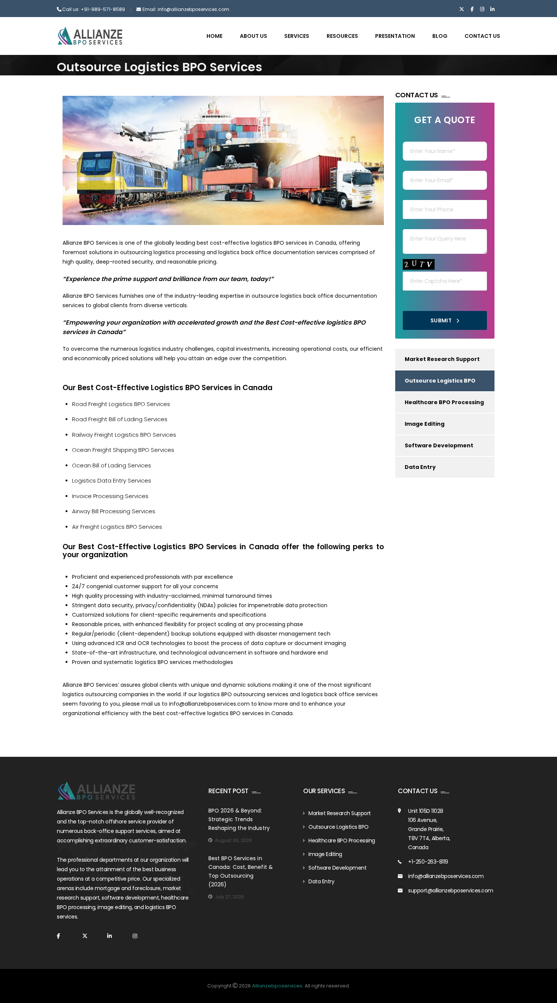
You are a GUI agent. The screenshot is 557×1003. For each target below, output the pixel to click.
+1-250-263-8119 (428, 862)
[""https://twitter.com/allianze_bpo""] (462, 9)
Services (296, 36)
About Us (253, 36)
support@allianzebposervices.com (450, 890)
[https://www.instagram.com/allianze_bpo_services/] (482, 9)
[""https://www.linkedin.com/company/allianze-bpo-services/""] (492, 9)
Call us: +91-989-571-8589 (93, 9)
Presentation (395, 36)
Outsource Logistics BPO (440, 380)
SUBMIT (441, 320)
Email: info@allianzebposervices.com (185, 9)
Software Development (439, 445)
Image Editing (424, 424)
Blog (439, 36)
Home (214, 36)
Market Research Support (442, 359)
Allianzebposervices (277, 985)
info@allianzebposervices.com (209, 704)
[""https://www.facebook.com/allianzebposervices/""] (472, 9)
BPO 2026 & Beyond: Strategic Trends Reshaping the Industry (239, 819)
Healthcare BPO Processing (444, 402)
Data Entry (420, 467)
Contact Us (482, 36)
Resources (342, 36)
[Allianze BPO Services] (90, 35)
